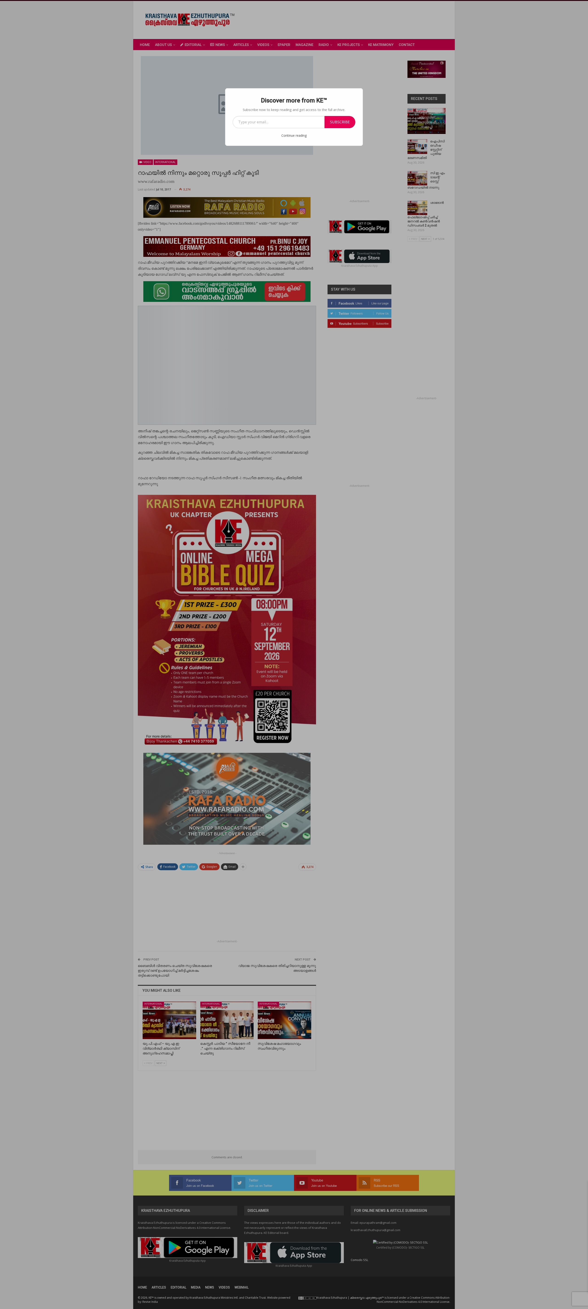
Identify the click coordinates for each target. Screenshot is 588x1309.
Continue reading (294, 135)
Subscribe (340, 122)
